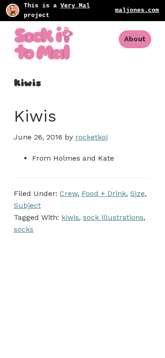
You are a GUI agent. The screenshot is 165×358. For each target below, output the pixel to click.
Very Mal (75, 5)
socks (23, 229)
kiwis (70, 217)
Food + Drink (104, 193)
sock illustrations (113, 217)
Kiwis (35, 116)
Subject (27, 205)
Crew (68, 193)
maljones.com (137, 10)
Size (137, 193)
